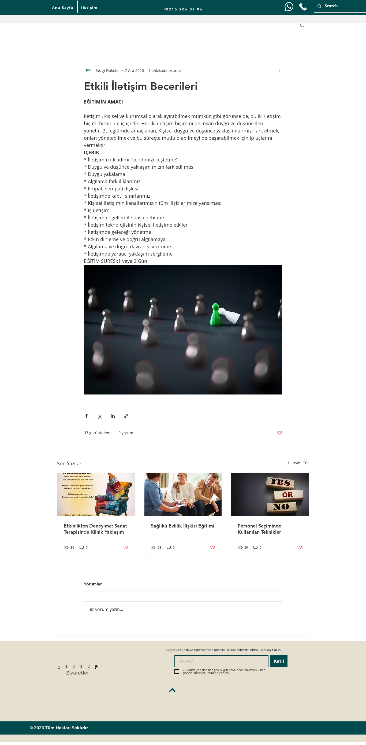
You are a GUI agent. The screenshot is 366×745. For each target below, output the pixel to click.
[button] (302, 25)
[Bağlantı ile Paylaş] (125, 416)
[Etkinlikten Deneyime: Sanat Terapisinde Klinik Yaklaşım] (96, 494)
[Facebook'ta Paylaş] (86, 416)
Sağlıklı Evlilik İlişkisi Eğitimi (182, 526)
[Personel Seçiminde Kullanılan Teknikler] (270, 494)
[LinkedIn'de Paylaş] (112, 416)
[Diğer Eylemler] (279, 70)
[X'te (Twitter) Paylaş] (99, 416)
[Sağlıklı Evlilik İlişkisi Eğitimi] (183, 494)
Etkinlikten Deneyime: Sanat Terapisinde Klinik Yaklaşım (95, 529)
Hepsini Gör (298, 462)
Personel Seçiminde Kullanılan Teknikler (259, 529)
